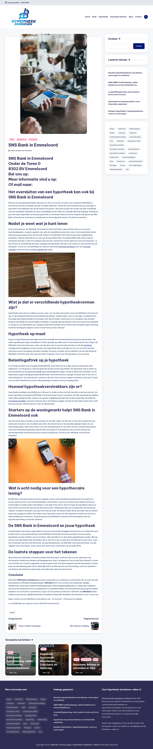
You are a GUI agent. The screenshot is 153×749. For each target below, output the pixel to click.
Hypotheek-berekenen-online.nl (117, 698)
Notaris (122, 165)
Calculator (121, 133)
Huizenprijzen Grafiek (117, 145)
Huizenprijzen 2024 (134, 141)
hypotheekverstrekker (17, 401)
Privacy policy (66, 745)
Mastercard (121, 161)
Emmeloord (21, 139)
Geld (111, 141)
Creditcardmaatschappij (118, 137)
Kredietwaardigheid (129, 157)
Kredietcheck (114, 157)
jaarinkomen (133, 153)
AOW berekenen (134, 129)
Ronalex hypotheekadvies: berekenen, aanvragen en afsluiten (125, 74)
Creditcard (132, 133)
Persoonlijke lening (135, 165)
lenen (111, 161)
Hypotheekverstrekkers (117, 153)
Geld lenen (120, 141)
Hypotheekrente (133, 149)
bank (66, 531)
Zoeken (113, 38)
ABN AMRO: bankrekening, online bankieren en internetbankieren (123, 83)
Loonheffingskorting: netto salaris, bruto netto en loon (124, 93)
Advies (112, 129)
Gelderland (86, 659)
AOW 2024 (122, 129)
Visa (127, 169)
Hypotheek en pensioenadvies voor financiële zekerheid (124, 102)
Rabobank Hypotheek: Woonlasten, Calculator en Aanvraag (48, 661)
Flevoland (33, 139)
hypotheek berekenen (66, 247)
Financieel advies (135, 137)
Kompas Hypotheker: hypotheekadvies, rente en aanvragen (125, 112)
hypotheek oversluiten (117, 149)
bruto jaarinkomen (39, 250)
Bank (12, 139)
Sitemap (54, 745)
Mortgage (113, 165)
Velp (95, 659)
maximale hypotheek (135, 161)
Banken (12, 612)
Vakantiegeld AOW (116, 169)
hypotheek (87, 345)
